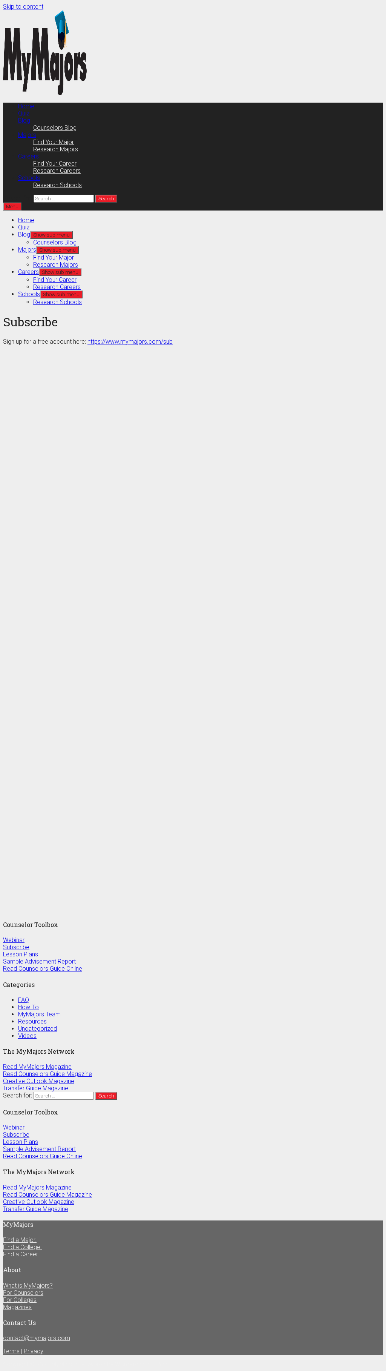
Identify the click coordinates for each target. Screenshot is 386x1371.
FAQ (23, 1000)
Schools (29, 177)
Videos (27, 1035)
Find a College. (22, 1247)
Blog (24, 120)
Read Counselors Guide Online (42, 968)
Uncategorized (37, 1028)
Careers (28, 156)
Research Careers (57, 170)
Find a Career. (21, 1254)
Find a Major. (20, 1239)
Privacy (33, 1351)
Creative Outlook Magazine (38, 1081)
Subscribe (16, 947)
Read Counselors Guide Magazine (47, 1073)
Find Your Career (55, 163)
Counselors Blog (55, 127)
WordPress (129, 1364)
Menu (12, 206)
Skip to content (23, 6)
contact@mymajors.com (36, 1338)
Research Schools (57, 185)
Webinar (14, 940)
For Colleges (20, 1299)
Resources (32, 1021)
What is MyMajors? (28, 1285)
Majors (27, 134)
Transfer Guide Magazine (35, 1088)
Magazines (17, 1307)
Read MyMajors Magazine (37, 1066)
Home (26, 106)
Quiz (23, 113)
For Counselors (23, 1292)
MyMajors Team (39, 1014)
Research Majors (55, 149)
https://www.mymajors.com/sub (130, 341)
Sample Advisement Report (39, 961)
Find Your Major (53, 142)
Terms (11, 1351)
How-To (28, 1007)
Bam (163, 1364)
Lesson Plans (20, 954)
